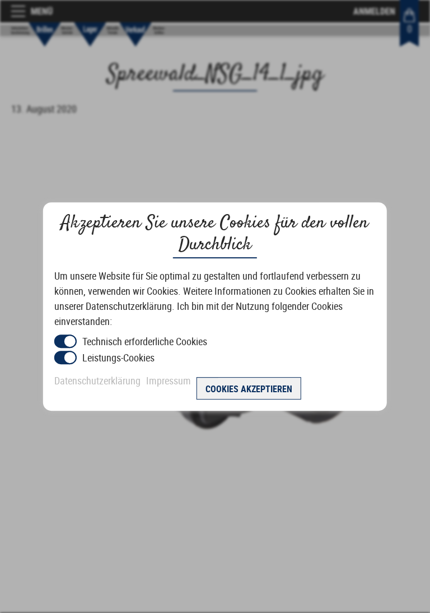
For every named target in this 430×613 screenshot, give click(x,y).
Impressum (168, 380)
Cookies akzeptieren (248, 389)
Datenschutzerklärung (97, 380)
